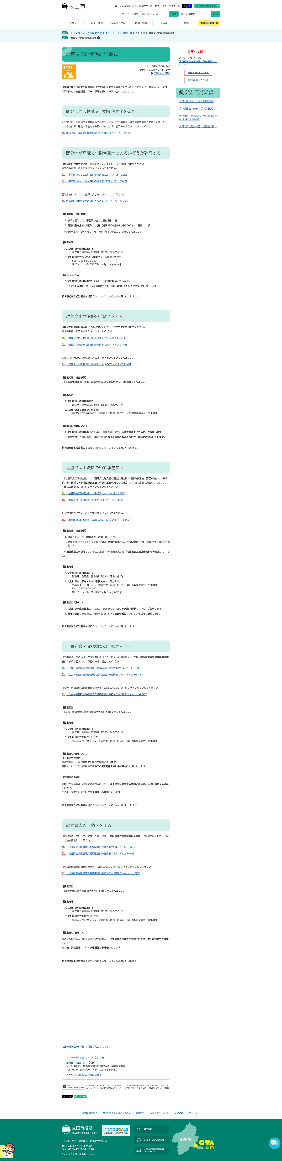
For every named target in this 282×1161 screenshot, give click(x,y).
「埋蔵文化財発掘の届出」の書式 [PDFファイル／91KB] (96, 344)
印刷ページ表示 (162, 73)
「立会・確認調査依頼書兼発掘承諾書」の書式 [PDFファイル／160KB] (104, 674)
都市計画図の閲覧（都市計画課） (196, 108)
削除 (98, 37)
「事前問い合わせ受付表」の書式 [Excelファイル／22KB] (97, 174)
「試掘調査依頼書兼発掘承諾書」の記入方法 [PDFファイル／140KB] (103, 873)
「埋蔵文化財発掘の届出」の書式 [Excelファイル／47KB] (97, 338)
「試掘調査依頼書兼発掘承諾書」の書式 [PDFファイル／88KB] (100, 853)
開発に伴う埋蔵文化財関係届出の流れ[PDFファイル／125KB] (99, 133)
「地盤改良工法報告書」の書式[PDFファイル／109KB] (95, 500)
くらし (109, 33)
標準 (157, 6)
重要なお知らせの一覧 (198, 73)
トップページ (77, 33)
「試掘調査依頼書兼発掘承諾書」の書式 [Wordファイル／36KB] (101, 847)
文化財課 (80, 1062)
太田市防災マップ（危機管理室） (196, 101)
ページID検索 (187, 14)
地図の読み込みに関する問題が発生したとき (85, 1046)
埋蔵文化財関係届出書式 (83, 38)
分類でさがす (95, 33)
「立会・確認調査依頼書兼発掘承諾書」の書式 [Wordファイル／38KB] (104, 668)
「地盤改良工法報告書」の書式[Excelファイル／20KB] (95, 493)
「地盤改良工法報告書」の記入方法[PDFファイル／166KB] (98, 520)
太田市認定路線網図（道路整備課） (198, 126)
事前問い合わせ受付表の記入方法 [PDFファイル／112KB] (97, 201)
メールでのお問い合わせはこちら (83, 1074)
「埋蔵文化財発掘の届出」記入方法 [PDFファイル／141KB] (98, 364)
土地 (142, 33)
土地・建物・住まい (126, 33)
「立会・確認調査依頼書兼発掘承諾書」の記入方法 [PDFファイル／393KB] (106, 694)
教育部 (69, 1062)
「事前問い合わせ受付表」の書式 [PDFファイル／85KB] (96, 181)
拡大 (164, 6)
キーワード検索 (130, 14)
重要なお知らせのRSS (198, 80)
